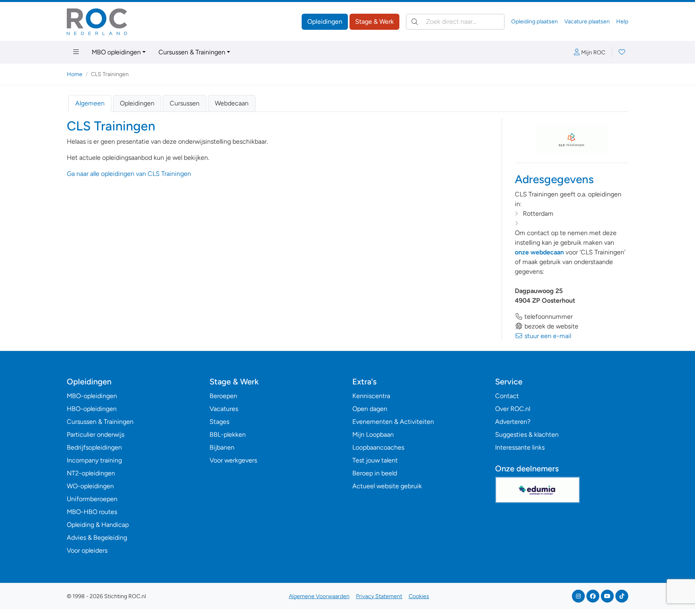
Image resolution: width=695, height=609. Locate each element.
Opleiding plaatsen (534, 21)
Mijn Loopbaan (373, 434)
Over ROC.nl (512, 409)
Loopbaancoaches (378, 447)
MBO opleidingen (116, 52)
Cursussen (184, 103)
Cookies (419, 596)
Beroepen (223, 396)
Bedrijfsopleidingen (94, 447)
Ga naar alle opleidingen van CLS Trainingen (129, 174)
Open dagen (369, 409)
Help (622, 21)
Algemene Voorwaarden (319, 596)
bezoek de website (550, 326)
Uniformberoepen (92, 499)
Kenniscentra (371, 396)
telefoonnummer (548, 316)
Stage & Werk (374, 21)
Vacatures (224, 409)
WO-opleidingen (90, 486)
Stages (219, 421)
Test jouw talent (375, 460)
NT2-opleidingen (91, 473)
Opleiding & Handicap (98, 524)
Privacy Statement (379, 596)
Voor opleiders (87, 550)
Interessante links (520, 447)
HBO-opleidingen (92, 409)
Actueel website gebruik (387, 486)
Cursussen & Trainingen (191, 52)
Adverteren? (513, 421)
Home (74, 74)
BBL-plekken (228, 434)
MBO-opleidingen (92, 396)
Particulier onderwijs (95, 434)
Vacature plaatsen (587, 21)
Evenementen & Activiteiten (393, 421)
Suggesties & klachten (527, 434)
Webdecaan (232, 103)
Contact (507, 396)
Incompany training (94, 460)
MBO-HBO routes (92, 512)
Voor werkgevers (233, 460)
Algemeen (90, 103)
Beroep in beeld (374, 473)
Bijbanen (222, 447)
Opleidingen (324, 21)
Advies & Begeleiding (97, 537)
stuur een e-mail (547, 336)
